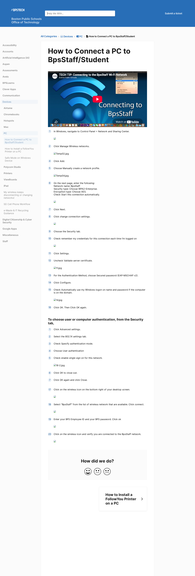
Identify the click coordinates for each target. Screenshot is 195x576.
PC (5, 133)
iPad (6, 185)
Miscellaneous (10, 235)
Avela (6, 76)
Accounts (8, 51)
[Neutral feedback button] (97, 472)
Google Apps (10, 228)
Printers (8, 173)
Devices (7, 101)
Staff (5, 241)
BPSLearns (8, 82)
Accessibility (10, 45)
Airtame (8, 108)
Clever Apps (9, 89)
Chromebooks (11, 114)
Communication (11, 95)
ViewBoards (10, 179)
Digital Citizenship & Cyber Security (17, 221)
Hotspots (9, 120)
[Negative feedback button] (107, 472)
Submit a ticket (173, 13)
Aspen (6, 64)
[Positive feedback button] (88, 472)
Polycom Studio (12, 167)
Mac (6, 126)
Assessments (10, 70)
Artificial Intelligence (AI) (16, 57)
